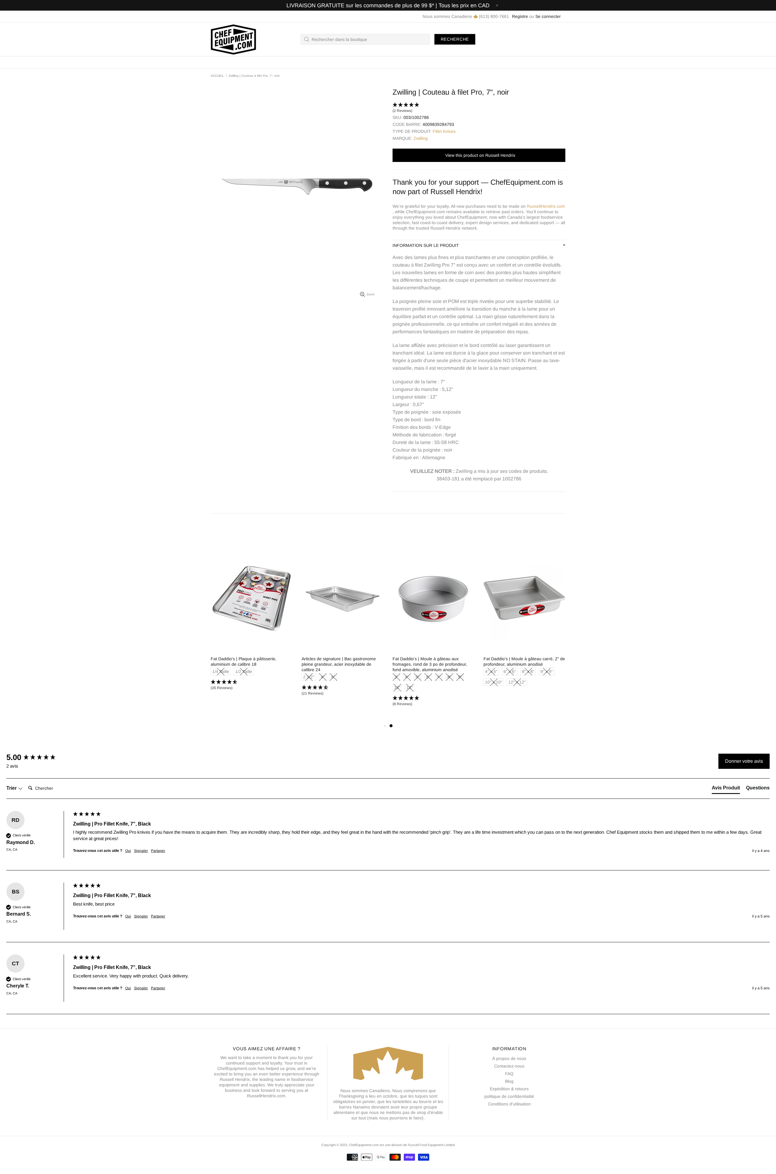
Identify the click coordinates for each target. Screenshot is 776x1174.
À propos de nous (509, 1058)
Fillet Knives (444, 131)
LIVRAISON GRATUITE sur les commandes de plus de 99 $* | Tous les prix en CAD (388, 5)
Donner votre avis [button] (744, 761)
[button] (479, 108)
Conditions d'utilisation (509, 1104)
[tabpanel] (433, 632)
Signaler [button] (141, 851)
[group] (38, 757)
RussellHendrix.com (546, 206)
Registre (520, 16)
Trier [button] (12, 788)
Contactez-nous (509, 1066)
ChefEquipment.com (233, 39)
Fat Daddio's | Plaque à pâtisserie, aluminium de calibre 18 (243, 661)
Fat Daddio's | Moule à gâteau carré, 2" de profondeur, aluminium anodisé (524, 661)
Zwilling (420, 138)
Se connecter (548, 16)
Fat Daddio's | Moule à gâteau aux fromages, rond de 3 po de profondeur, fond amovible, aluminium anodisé (430, 664)
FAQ (509, 1073)
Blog (509, 1081)
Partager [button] (158, 851)
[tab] (726, 789)
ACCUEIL (217, 75)
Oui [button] (128, 851)
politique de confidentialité (509, 1096)
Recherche (455, 39)
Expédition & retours (509, 1088)
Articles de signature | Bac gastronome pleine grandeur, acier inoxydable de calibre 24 (339, 664)
